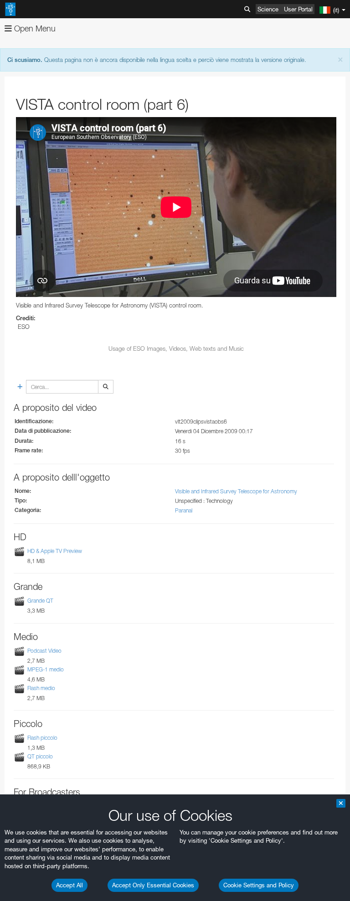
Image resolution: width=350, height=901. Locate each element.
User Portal (298, 9)
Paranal (183, 510)
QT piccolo (40, 756)
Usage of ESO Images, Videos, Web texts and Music (176, 348)
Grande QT (40, 600)
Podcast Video (44, 650)
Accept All (69, 885)
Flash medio (41, 688)
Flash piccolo (42, 737)
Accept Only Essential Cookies (153, 885)
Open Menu (34, 28)
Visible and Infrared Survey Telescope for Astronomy (236, 491)
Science (267, 9)
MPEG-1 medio (45, 669)
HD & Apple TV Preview (54, 551)
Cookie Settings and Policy (258, 885)
